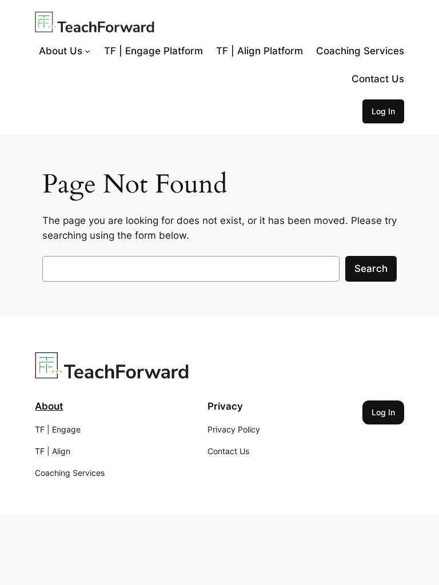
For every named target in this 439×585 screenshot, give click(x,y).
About (49, 406)
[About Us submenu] (87, 51)
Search (371, 268)
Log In (383, 111)
